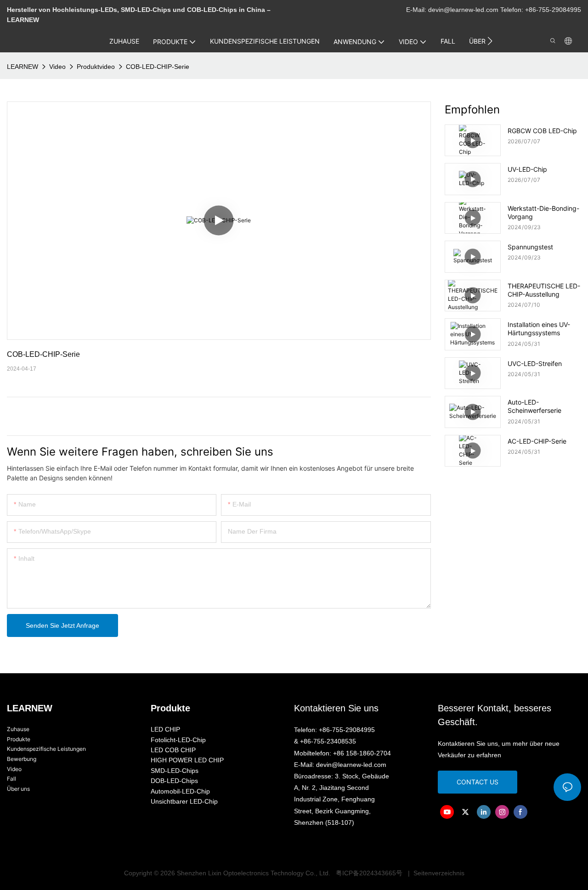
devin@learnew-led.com (464, 9)
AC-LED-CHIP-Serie (537, 441)
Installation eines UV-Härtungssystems (539, 329)
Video (57, 66)
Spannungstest (530, 247)
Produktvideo (96, 66)
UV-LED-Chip (527, 169)
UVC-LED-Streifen (535, 363)
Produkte (18, 739)
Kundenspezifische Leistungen (46, 748)
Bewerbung (21, 758)
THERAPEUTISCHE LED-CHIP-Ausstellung (544, 290)
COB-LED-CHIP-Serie (157, 66)
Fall (11, 778)
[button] (489, 41)
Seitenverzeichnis (438, 873)
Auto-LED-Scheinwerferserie (534, 406)
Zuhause (18, 729)
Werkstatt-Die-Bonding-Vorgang (543, 212)
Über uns (18, 788)
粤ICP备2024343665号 (369, 873)
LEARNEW (22, 66)
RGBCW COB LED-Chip (542, 131)
